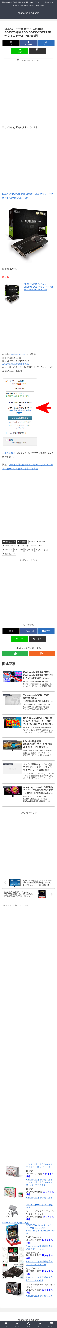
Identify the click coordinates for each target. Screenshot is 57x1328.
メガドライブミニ (35, 1249)
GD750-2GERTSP (35, 546)
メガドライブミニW (36, 1264)
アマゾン (30, 550)
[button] (37, 51)
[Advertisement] (28, 92)
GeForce (19, 550)
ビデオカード (10, 554)
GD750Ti (8, 550)
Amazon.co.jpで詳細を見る (39, 1180)
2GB (33, 542)
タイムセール (43, 550)
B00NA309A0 (10, 546)
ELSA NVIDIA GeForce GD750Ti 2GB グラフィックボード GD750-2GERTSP (39, 287)
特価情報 (23, 542)
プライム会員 (8, 452)
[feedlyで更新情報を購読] (15, 653)
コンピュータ (10, 542)
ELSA (22, 546)
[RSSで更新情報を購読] (42, 653)
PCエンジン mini (34, 1280)
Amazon (42, 542)
